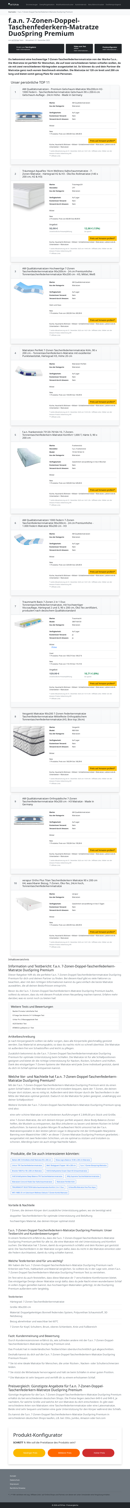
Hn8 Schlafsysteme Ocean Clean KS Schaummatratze (66, 1171)
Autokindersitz (80, 4)
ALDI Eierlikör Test (20, 1024)
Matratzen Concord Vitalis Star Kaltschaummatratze (32, 1182)
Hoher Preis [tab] (99, 1452)
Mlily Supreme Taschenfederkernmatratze (83, 1176)
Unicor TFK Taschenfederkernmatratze (27, 1165)
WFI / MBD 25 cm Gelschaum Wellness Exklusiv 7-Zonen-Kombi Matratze (39, 1193)
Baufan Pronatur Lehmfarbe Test (25, 1011)
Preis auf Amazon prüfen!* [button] (102, 140)
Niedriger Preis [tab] (30, 1452)
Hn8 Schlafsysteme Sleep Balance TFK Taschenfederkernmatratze (37, 1176)
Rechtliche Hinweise (17, 1488)
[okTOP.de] (13, 4)
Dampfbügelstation (46, 4)
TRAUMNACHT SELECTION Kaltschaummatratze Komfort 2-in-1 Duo (38, 1187)
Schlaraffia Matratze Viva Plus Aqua (82, 1187)
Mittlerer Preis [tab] (65, 1452)
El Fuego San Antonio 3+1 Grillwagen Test (28, 1015)
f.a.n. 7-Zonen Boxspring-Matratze (93, 1165)
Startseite (12, 12)
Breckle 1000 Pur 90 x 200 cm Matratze (27, 1171)
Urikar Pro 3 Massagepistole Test (25, 1019)
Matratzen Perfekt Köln (66, 1182)
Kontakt (13, 1476)
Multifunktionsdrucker (65, 4)
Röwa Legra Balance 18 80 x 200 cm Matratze (73, 1160)
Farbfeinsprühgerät (113, 4)
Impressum (14, 1484)
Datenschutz (15, 1480)
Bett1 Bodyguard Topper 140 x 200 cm (61, 1165)
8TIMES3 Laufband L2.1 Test (23, 1028)
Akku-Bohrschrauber (96, 4)
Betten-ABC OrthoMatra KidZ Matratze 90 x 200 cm (31, 1160)
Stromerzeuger (32, 4)
